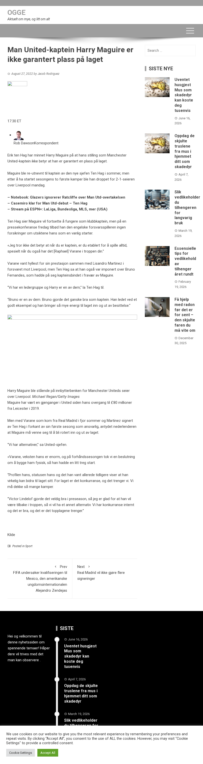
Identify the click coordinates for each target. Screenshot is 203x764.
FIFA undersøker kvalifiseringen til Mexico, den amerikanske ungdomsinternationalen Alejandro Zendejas (40, 578)
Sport (28, 546)
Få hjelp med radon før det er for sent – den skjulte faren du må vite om (185, 315)
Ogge (16, 12)
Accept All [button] (47, 753)
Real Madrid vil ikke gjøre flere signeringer (101, 572)
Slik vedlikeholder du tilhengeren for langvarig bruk (187, 207)
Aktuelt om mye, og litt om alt (28, 19)
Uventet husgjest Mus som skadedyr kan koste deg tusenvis (184, 95)
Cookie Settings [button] (20, 753)
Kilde (11, 535)
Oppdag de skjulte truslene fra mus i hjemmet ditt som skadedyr (185, 151)
